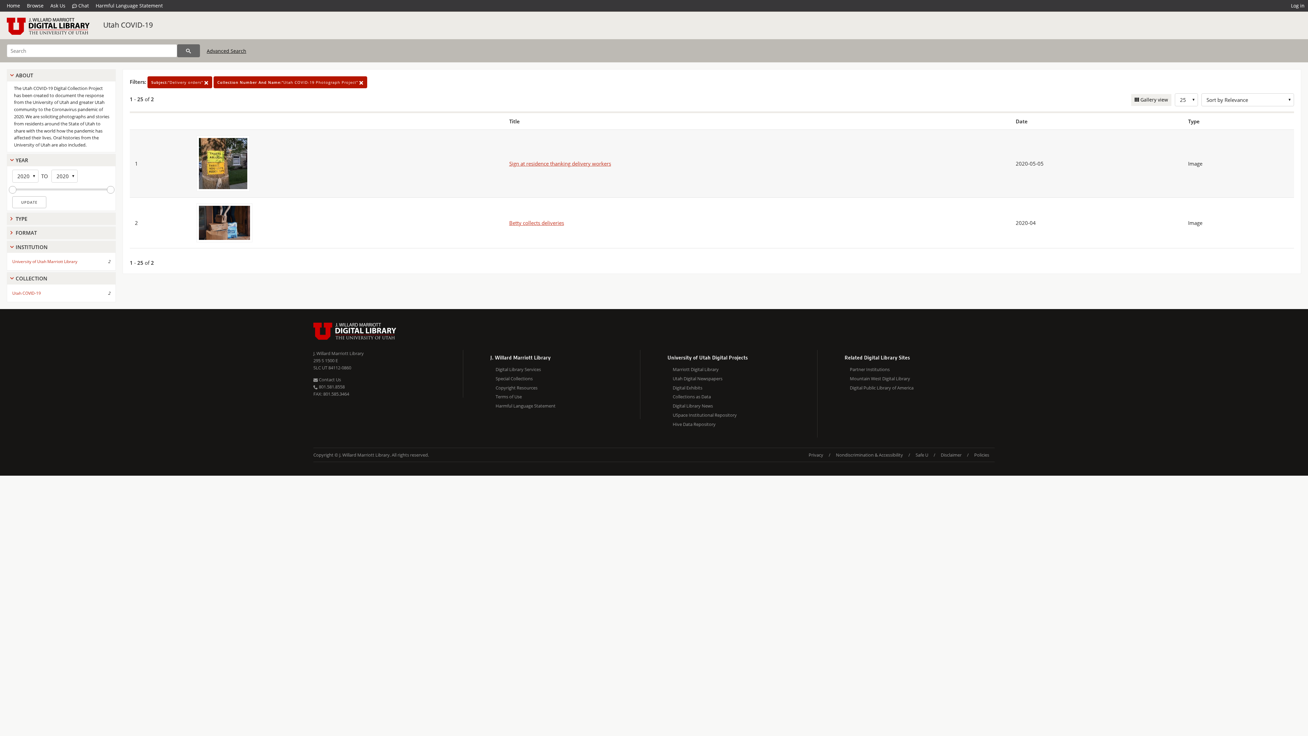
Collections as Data (692, 397)
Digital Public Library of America (882, 388)
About (24, 75)
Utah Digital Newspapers (697, 378)
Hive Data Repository (694, 424)
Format (26, 232)
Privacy (816, 455)
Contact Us (329, 380)
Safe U (922, 455)
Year (22, 160)
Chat (83, 5)
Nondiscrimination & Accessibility (869, 455)
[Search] (188, 50)
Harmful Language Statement (129, 5)
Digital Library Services (518, 369)
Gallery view (1153, 99)
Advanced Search (226, 51)
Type (21, 218)
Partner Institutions (870, 369)
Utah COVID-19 (128, 25)
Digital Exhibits (687, 388)
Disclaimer (951, 455)
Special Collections (514, 378)
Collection (31, 278)
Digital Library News (693, 406)
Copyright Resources (517, 388)
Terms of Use (509, 397)
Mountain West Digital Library (880, 378)
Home (13, 5)
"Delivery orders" (177, 82)
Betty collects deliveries (536, 222)
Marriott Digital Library (696, 369)
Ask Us (57, 5)
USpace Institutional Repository (705, 415)
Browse (35, 5)
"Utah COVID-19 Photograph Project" (288, 82)
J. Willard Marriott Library (338, 353)
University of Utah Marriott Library (44, 261)
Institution (32, 247)
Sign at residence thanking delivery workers (560, 163)
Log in (1298, 5)
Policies (981, 455)
